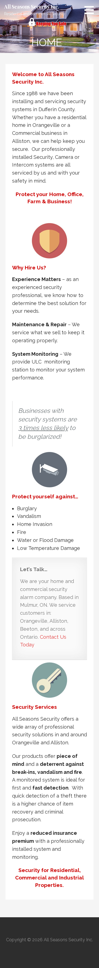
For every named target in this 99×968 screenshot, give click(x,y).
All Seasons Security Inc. (31, 6)
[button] (91, 10)
